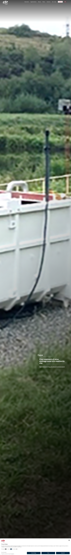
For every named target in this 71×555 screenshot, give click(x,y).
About (39, 1)
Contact (60, 1)
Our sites (54, 1)
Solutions (27, 1)
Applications (33, 1)
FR (65, 1)
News (44, 1)
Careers (48, 1)
